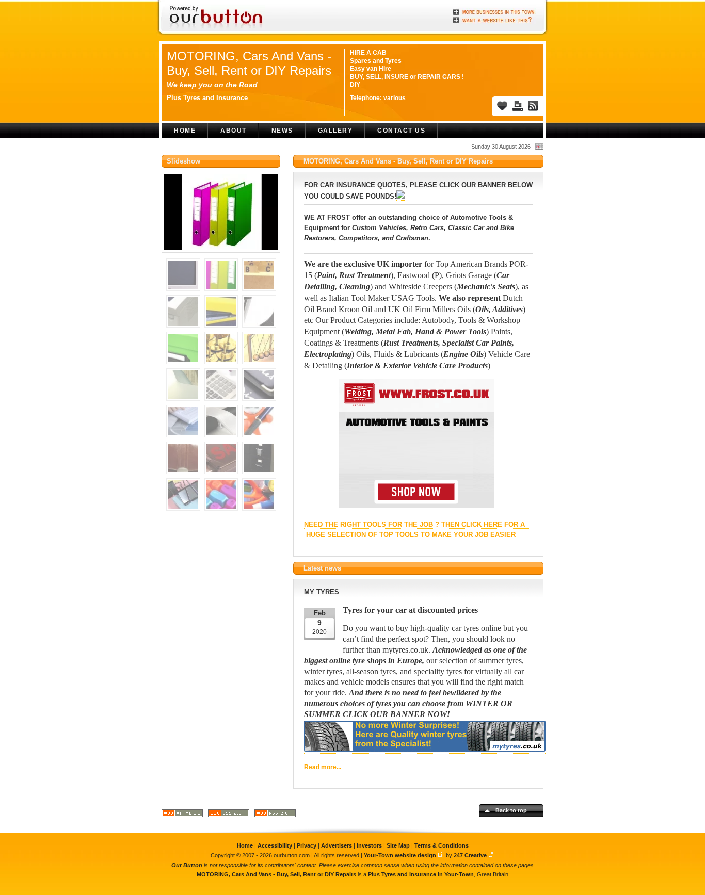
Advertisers (336, 845)
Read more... (322, 767)
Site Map (398, 845)
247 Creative (470, 855)
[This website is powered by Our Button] (217, 18)
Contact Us (401, 130)
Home (185, 130)
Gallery (335, 130)
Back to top (511, 810)
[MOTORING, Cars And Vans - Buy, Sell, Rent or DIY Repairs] (221, 256)
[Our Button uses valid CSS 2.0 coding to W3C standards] (228, 815)
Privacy (306, 845)
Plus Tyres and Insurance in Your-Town (421, 874)
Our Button (186, 865)
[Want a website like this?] (494, 19)
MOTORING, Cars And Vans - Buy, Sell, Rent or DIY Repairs (249, 63)
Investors (369, 845)
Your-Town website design (400, 855)
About (233, 130)
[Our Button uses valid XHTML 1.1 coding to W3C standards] (182, 815)
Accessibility (275, 845)
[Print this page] (517, 106)
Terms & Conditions (441, 845)
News (282, 130)
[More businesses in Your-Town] (494, 11)
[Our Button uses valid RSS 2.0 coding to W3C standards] (275, 815)
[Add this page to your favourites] (502, 106)
